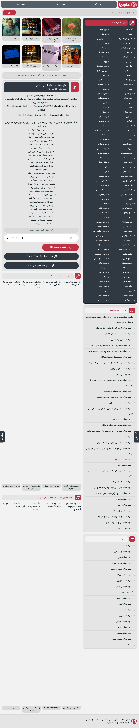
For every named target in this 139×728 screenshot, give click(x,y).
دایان (105, 103)
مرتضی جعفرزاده (101, 254)
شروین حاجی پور (127, 167)
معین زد (104, 268)
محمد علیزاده (102, 245)
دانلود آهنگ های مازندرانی (39, 265)
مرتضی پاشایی (127, 254)
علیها (131, 199)
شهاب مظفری (102, 167)
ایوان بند (129, 66)
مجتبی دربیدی (101, 222)
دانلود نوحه (20, 4)
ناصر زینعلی (103, 286)
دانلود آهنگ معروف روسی (122, 639)
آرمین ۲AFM (128, 29)
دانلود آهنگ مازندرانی (124, 598)
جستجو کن (9, 12)
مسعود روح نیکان (100, 258)
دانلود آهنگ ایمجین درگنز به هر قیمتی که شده (114, 493)
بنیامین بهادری (102, 70)
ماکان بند (103, 217)
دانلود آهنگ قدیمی (125, 557)
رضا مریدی (129, 125)
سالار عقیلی (129, 139)
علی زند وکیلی (128, 180)
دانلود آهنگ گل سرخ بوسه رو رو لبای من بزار (115, 516)
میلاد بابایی (103, 281)
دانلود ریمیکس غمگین (124, 459)
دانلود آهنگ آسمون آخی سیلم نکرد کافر (117, 425)
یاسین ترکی (128, 300)
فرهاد (105, 203)
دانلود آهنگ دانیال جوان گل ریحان (119, 402)
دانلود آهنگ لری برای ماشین (121, 339)
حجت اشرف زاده (127, 93)
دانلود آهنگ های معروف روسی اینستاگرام (116, 357)
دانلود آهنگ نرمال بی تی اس (121, 511)
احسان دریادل (102, 38)
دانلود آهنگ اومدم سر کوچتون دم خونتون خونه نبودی (111, 351)
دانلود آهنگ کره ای (125, 627)
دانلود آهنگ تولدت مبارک (123, 551)
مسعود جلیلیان (127, 258)
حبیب (105, 89)
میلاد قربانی (128, 286)
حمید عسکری (102, 93)
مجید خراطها (102, 226)
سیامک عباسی (102, 148)
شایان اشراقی (102, 162)
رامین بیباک (128, 112)
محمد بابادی (128, 245)
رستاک (105, 112)
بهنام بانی (129, 75)
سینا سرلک (103, 158)
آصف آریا (130, 34)
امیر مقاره (129, 61)
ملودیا (63, 75)
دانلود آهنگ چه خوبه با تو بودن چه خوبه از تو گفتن (112, 345)
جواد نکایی (103, 80)
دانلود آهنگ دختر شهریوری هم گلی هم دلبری (115, 442)
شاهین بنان (128, 162)
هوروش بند (103, 295)
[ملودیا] (128, 4)
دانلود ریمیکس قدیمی (124, 374)
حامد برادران (128, 84)
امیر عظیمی (103, 57)
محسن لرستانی (101, 235)
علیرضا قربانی (102, 194)
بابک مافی (129, 70)
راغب (105, 107)
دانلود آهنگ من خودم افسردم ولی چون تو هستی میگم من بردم (109, 451)
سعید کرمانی (128, 144)
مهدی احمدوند (127, 272)
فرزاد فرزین (129, 203)
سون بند (129, 148)
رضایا (105, 125)
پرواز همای (129, 80)
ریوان (131, 135)
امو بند (104, 48)
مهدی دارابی (128, 277)
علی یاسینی (129, 190)
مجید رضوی (128, 231)
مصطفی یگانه (128, 268)
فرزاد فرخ (104, 199)
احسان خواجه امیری (125, 38)
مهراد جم (104, 277)
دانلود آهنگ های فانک (124, 575)
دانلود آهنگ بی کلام (124, 586)
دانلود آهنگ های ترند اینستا (122, 569)
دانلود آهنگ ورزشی (125, 505)
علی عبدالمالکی (101, 180)
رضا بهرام (129, 116)
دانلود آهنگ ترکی (126, 615)
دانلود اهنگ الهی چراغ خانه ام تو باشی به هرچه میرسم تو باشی (110, 473)
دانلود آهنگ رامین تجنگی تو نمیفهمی (118, 391)
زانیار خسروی (102, 135)
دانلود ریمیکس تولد (125, 528)
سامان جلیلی (102, 139)
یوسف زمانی (102, 300)
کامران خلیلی (102, 208)
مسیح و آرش (102, 263)
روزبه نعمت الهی (101, 130)
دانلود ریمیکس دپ (125, 465)
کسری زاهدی (128, 213)
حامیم (130, 89)
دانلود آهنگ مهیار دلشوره (122, 419)
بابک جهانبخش (101, 66)
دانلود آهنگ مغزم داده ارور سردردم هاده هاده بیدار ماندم (110, 431)
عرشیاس (104, 171)
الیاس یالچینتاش (127, 48)
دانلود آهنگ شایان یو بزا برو (121, 368)
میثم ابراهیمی (128, 281)
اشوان (105, 43)
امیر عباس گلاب (127, 57)
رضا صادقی (103, 116)
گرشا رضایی (103, 213)
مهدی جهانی (102, 272)
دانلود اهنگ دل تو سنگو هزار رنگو (119, 522)
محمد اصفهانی (101, 240)
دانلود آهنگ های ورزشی (123, 580)
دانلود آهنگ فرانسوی (124, 499)
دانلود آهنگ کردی (126, 604)
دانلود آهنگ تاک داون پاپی (122, 481)
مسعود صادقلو (127, 263)
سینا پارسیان (102, 153)
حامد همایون (102, 84)
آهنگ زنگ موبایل (126, 592)
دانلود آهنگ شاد (126, 437)
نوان (131, 290)
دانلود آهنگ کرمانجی (124, 621)
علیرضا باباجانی (53, 75)
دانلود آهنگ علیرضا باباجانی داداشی (51, 85)
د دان (131, 103)
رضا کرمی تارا (102, 121)
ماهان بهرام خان (127, 222)
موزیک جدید (128, 645)
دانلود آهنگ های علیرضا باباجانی (39, 256)
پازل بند (104, 75)
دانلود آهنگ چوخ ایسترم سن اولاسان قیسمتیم (114, 397)
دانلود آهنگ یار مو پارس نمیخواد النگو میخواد (114, 328)
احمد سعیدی (128, 43)
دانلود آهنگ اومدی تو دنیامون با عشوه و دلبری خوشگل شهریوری (111, 383)
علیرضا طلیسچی (127, 194)
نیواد (105, 290)
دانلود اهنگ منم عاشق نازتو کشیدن (119, 333)
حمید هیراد (128, 98)
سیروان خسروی (127, 153)
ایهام (105, 61)
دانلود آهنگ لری (126, 610)
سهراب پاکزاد (102, 144)
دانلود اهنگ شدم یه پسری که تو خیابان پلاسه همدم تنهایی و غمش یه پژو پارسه (109, 320)
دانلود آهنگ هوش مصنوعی (122, 563)
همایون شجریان (127, 295)
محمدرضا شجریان (126, 249)
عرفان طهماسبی (127, 176)
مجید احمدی (128, 226)
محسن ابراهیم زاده (100, 231)
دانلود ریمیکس (59, 4)
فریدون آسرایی (127, 208)
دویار (131, 107)
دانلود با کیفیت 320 (58, 247)
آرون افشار (103, 29)
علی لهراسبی (128, 185)
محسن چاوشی (127, 235)
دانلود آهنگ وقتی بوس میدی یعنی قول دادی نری (113, 487)
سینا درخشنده (127, 158)
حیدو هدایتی (102, 98)
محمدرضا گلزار (102, 249)
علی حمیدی (103, 176)
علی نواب (104, 185)
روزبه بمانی (129, 130)
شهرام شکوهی (128, 171)
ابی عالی (104, 34)
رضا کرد (130, 121)
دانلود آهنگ (97, 4)
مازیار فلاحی (128, 217)
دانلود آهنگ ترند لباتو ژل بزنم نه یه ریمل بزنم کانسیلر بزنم (110, 362)
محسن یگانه (128, 240)
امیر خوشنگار (102, 52)
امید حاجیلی (128, 52)
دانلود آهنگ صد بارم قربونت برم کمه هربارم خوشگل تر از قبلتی (110, 411)
